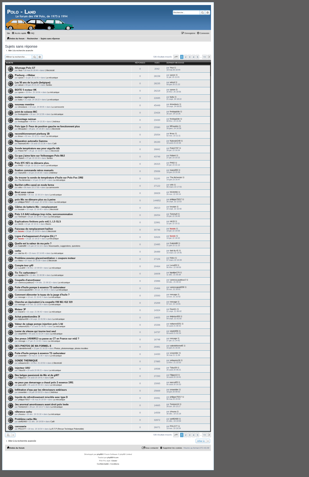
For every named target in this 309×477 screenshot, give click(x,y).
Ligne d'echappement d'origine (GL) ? (36, 236)
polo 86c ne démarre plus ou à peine (35, 199)
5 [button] (197, 57)
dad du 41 (22, 253)
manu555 (22, 173)
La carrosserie (57, 107)
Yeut (20, 70)
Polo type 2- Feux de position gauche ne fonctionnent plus (47, 126)
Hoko (20, 260)
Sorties (49, 85)
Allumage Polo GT (25, 68)
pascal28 (22, 385)
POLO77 (22, 429)
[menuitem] (30, 33)
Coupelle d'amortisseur (28, 280)
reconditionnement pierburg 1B (32, 133)
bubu (20, 100)
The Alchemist (24, 180)
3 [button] (189, 57)
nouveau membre (24, 104)
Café (54, 143)
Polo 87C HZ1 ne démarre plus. (32, 163)
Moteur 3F (20, 309)
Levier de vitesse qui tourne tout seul (35, 331)
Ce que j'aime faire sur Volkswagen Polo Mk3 (40, 155)
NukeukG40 (23, 143)
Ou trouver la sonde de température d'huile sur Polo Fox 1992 (49, 177)
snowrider (22, 356)
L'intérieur (56, 121)
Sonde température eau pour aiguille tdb (37, 148)
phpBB (100, 454)
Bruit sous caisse (24, 192)
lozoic (21, 231)
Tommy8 (22, 217)
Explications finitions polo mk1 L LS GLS (38, 221)
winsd (20, 85)
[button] (176, 57)
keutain (21, 209)
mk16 (20, 224)
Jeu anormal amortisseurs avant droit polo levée (41, 404)
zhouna (21, 414)
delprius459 (23, 319)
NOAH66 (22, 195)
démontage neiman (25, 119)
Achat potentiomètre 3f (27, 316)
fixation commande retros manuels (34, 170)
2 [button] (185, 57)
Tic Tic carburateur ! (26, 272)
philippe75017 (24, 202)
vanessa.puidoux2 (26, 282)
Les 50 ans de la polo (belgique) (32, 82)
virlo (20, 187)
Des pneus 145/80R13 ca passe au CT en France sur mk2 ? (47, 338)
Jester (114, 461)
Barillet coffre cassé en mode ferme (34, 185)
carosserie (20, 426)
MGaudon (22, 129)
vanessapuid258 (25, 290)
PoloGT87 (22, 151)
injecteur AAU (22, 368)
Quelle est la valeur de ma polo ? (33, 243)
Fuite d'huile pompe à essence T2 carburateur (40, 287)
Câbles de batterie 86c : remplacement (36, 207)
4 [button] (193, 57)
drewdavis (22, 107)
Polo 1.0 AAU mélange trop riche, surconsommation (44, 214)
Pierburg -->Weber (25, 75)
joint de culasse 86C (26, 111)
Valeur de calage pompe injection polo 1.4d (39, 324)
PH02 (20, 165)
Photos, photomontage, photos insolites (71, 348)
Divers (48, 224)
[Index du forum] (40, 17)
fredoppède (23, 114)
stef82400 (22, 421)
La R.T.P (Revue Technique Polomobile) (66, 429)
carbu (18, 250)
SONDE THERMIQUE (26, 360)
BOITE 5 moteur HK (25, 90)
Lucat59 (21, 268)
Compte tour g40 (24, 265)
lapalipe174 (23, 275)
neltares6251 (24, 326)
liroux (20, 136)
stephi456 (22, 334)
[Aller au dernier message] (175, 68)
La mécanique (52, 78)
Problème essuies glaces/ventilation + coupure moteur (45, 258)
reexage (21, 297)
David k (21, 312)
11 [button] (204, 57)
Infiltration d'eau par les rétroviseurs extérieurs (41, 389)
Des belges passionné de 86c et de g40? (37, 375)
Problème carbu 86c (26, 419)
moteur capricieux (25, 97)
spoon (21, 78)
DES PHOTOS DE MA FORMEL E (33, 346)
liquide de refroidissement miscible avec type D (41, 397)
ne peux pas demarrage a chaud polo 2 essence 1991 (44, 382)
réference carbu (23, 411)
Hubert (21, 158)
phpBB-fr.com (112, 457)
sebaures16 (23, 363)
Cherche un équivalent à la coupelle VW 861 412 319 (43, 302)
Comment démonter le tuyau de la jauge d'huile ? (42, 294)
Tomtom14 (22, 407)
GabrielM (22, 246)
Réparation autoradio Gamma (31, 141)
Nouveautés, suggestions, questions (64, 246)
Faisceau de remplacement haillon (34, 229)
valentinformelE (24, 348)
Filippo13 (22, 378)
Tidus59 (21, 370)
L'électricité (50, 70)
